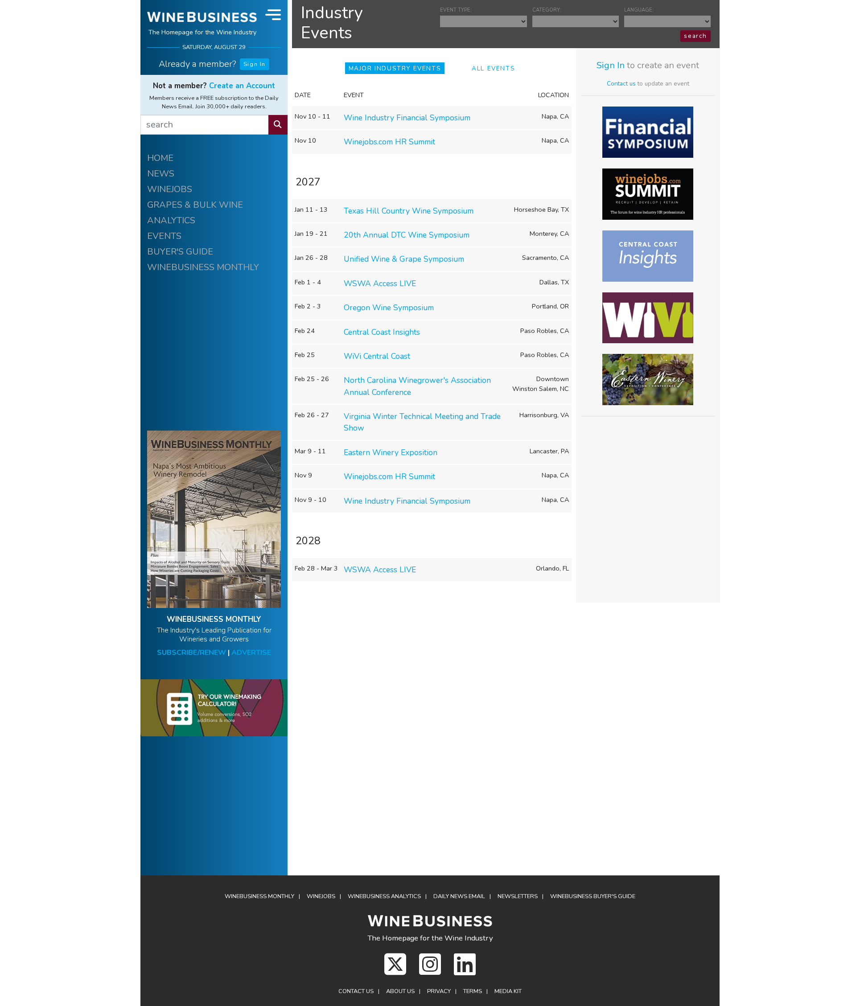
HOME (160, 158)
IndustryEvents (332, 22)
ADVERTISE (251, 652)
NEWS (160, 174)
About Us (400, 991)
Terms (472, 991)
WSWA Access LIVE (380, 283)
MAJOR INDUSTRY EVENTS (395, 68)
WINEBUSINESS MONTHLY (203, 267)
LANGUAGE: (639, 10)
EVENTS (164, 236)
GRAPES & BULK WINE (195, 205)
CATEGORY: (546, 10)
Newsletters (518, 896)
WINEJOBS (169, 189)
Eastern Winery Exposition (390, 452)
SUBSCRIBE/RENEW (191, 652)
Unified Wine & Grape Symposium (404, 259)
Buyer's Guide (592, 896)
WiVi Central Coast (377, 356)
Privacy (439, 991)
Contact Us (356, 991)
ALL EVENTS (493, 68)
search (695, 36)
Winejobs (321, 896)
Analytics (384, 896)
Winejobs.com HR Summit (389, 141)
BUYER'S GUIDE (180, 252)
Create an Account (242, 86)
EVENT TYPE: (456, 10)
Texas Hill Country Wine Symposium (408, 210)
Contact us (621, 83)
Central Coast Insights (382, 332)
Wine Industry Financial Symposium (407, 117)
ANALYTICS (171, 220)
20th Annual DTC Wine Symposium (406, 235)
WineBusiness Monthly (259, 896)
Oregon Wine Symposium (389, 307)
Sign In (254, 64)
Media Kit (508, 991)
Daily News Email (459, 896)
